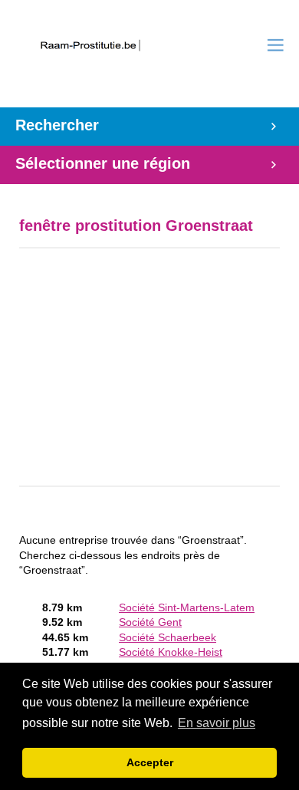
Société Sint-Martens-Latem (187, 608)
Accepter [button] (150, 762)
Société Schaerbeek (167, 638)
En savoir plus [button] (216, 722)
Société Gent (150, 622)
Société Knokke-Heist (170, 652)
